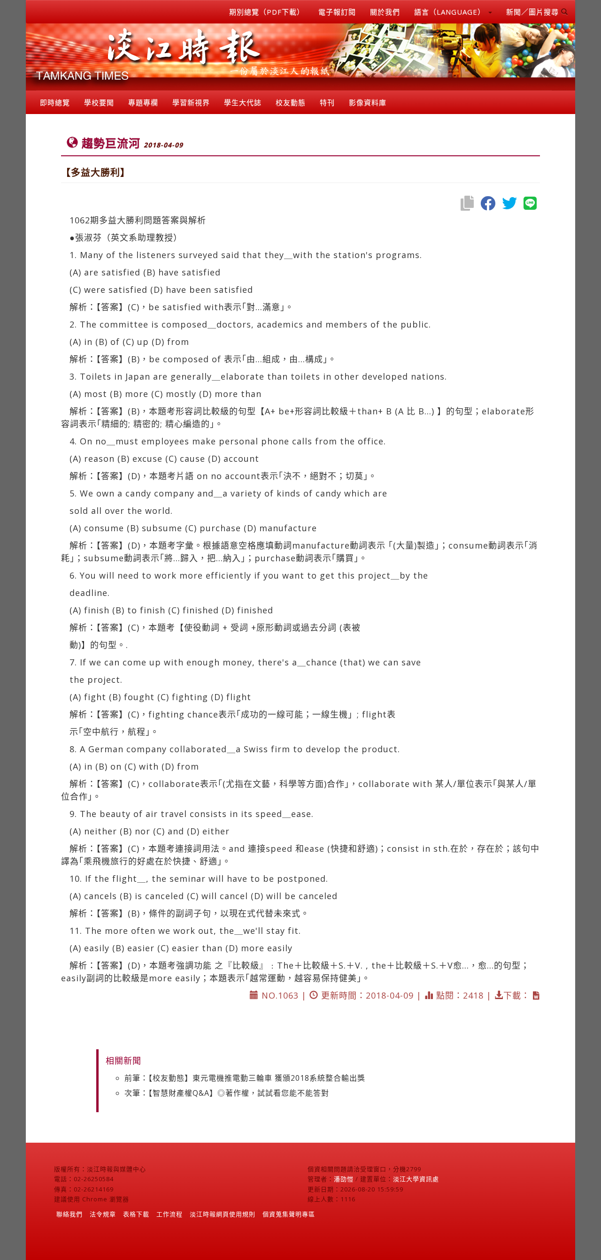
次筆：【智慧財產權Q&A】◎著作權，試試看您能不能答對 (226, 1093)
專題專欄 (143, 102)
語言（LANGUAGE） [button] (450, 11)
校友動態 (291, 102)
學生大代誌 (243, 102)
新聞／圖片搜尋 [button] (533, 11)
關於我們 (385, 11)
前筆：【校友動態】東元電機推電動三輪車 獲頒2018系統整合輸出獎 (244, 1078)
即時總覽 (55, 102)
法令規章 (103, 1214)
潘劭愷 (344, 1179)
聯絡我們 (69, 1214)
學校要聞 (99, 102)
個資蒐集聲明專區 (288, 1214)
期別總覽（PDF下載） (266, 11)
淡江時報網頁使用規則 (222, 1214)
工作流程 (169, 1214)
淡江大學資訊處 (416, 1179)
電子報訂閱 (337, 11)
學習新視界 (191, 102)
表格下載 (136, 1214)
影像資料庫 (367, 102)
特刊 (327, 102)
